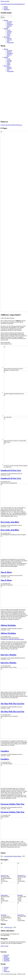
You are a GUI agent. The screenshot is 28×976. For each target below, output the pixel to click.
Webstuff (9, 38)
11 (9, 927)
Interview (9, 23)
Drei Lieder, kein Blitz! (10, 522)
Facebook (6, 967)
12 (10, 927)
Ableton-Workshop (8, 625)
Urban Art (9, 39)
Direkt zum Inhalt (5, 1)
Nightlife (6, 28)
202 (7, 856)
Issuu (5, 970)
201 (5, 856)
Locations (9, 31)
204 (11, 856)
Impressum (6, 955)
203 (9, 856)
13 (11, 927)
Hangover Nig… (5, 875)
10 (8, 927)
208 (18, 856)
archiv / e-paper (4, 946)
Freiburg (3, 4)
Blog (8, 27)
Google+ (6, 968)
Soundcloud (7, 971)
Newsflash (9, 21)
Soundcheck (10, 24)
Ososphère (5, 751)
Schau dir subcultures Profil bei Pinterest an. (11, 125)
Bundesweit (22, 4)
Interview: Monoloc (8, 655)
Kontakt (6, 6)
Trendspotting (10, 42)
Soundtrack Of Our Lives (11, 470)
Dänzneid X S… (22, 875)
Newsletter (6, 959)
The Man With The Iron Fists (12, 704)
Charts (8, 34)
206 (15, 856)
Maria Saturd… (4, 895)
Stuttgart (17, 4)
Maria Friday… (21, 915)
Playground (6, 37)
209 (20, 856)
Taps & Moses (6, 572)
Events (8, 30)
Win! (8, 41)
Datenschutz (7, 960)
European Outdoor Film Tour (12, 804)
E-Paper (6, 8)
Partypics (9, 32)
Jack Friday (4, 915)
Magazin (6, 20)
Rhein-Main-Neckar (10, 4)
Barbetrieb (20, 895)
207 (16, 856)
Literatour (9, 25)
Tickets (8, 35)
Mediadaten (6, 9)
